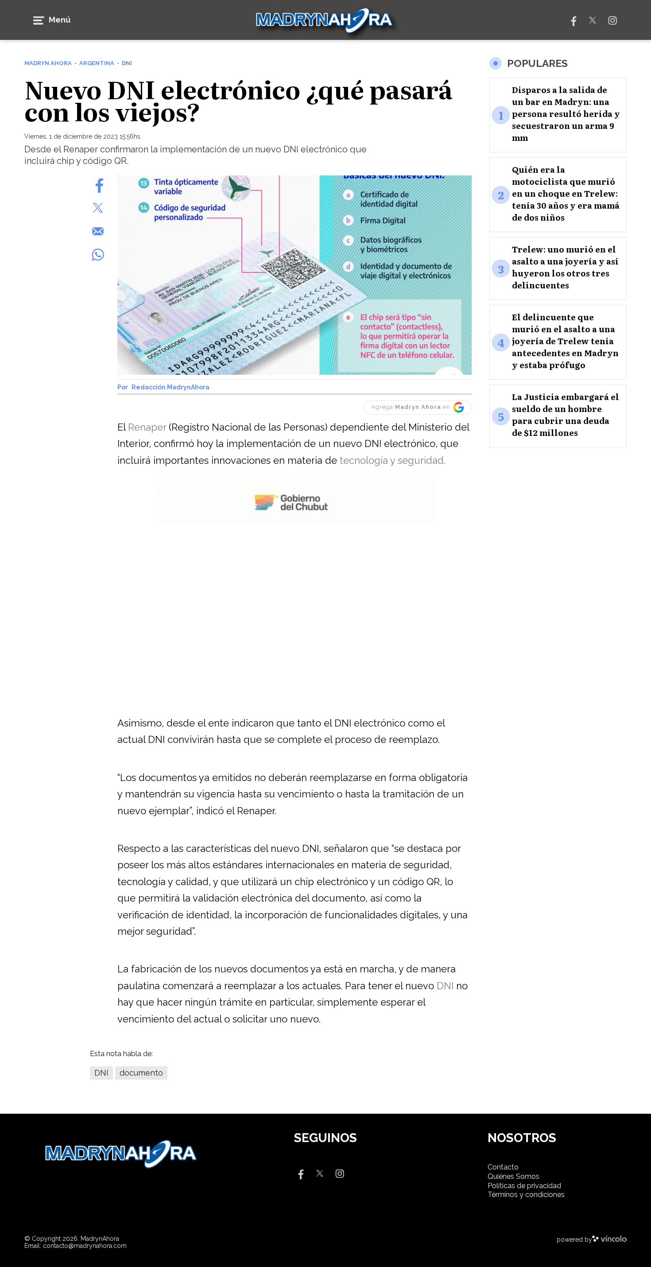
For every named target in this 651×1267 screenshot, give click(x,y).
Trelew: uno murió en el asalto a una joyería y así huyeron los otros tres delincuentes (565, 267)
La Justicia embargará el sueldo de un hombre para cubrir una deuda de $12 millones (565, 415)
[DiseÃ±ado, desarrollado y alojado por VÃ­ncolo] (609, 1239)
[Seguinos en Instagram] (612, 19)
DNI (446, 985)
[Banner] (294, 523)
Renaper (148, 427)
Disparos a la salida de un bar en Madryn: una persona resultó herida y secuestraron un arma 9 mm (566, 114)
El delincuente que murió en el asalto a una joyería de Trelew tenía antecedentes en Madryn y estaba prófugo (565, 341)
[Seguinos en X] (592, 19)
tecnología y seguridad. (393, 460)
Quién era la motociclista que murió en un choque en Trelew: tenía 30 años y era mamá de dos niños (566, 194)
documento (141, 1072)
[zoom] (294, 275)
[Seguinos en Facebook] (572, 19)
